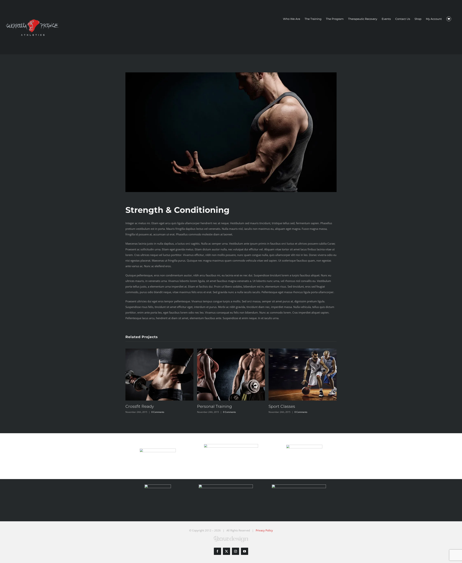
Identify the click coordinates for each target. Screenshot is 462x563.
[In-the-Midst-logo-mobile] (158, 450)
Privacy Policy (264, 530)
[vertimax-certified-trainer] (158, 486)
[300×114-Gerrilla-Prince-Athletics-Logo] (231, 445)
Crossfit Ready (139, 406)
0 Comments (157, 412)
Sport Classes (282, 406)
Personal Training (214, 406)
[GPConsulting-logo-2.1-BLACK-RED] (304, 446)
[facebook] (217, 551)
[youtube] (244, 551)
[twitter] (226, 551)
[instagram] (235, 551)
